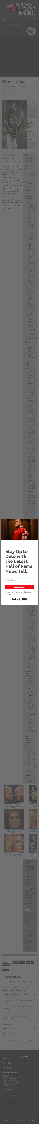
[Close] (35, 522)
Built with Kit (19, 599)
